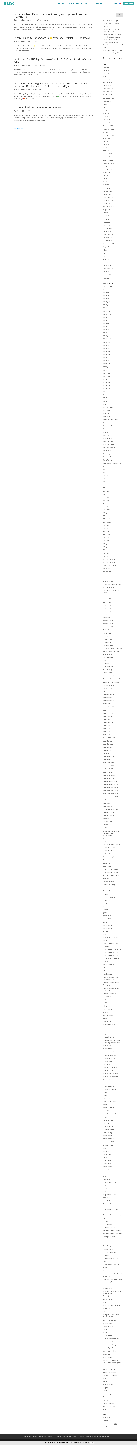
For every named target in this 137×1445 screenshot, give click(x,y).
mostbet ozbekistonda (110, 1074)
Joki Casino (106, 1006)
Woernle (19, 20)
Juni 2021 (106, 253)
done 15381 (107, 866)
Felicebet (106, 878)
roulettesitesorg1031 (110, 1227)
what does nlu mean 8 (110, 1357)
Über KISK (81, 1437)
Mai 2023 (106, 182)
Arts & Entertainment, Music (112, 584)
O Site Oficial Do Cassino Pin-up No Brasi (38, 107)
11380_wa (106, 385)
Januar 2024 (107, 157)
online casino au (108, 1129)
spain (105, 1261)
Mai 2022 (106, 219)
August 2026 (107, 67)
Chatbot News (107, 825)
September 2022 (108, 206)
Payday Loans (107, 1164)
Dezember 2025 (108, 89)
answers (106, 578)
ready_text (106, 1201)
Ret (104, 1218)
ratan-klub (106, 1198)
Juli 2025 (106, 104)
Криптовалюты (108, 1384)
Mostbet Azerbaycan (110, 1055)
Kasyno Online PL (109, 1009)
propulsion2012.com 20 (110, 1195)
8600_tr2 (106, 500)
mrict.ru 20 (106, 1098)
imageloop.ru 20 (108, 965)
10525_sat (106, 358)
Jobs (106, 3)
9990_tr (105, 556)
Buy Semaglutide (108, 685)
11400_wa (106, 389)
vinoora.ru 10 (107, 1335)
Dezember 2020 (108, 269)
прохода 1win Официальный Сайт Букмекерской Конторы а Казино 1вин (51, 15)
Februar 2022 (107, 228)
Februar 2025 (107, 120)
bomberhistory (108, 666)
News (105, 1105)
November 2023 (108, 163)
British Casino (107, 673)
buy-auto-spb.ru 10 (109, 688)
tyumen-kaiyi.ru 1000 (110, 1320)
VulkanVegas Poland (109, 1351)
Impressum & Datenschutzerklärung (98, 1437)
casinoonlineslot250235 (110, 791)
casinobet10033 (108, 741)
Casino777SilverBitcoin (110, 738)
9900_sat (106, 541)
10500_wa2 (106, 351)
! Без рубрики (107, 286)
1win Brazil (106, 413)
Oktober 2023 (107, 166)
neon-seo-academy (109, 1101)
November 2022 (108, 200)
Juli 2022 (106, 213)
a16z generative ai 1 (109, 562)
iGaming (105, 962)
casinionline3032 (108, 698)
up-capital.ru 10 (108, 1326)
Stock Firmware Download (111, 1265)
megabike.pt (107, 1034)
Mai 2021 (106, 256)
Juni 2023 (106, 179)
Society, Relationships (110, 1252)
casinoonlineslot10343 (110, 784)
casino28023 (107, 735)
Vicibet (105, 1332)
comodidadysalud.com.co (111, 844)
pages (105, 1157)
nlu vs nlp (106, 1123)
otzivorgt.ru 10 (108, 1151)
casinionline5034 (108, 701)
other (105, 1148)
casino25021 (107, 725)
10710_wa (106, 367)
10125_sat (106, 305)
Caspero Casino (108, 822)
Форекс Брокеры (108, 1403)
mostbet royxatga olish (110, 1077)
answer (105, 575)
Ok (92, 1442)
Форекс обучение (109, 1406)
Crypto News (107, 854)
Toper (105, 1302)
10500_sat (106, 345)
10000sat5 (106, 292)
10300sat (106, 323)
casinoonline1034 (108, 759)
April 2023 (106, 185)
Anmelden (106, 1417)
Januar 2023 (107, 194)
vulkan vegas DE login (110, 1345)
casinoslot (106, 803)
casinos (105, 800)
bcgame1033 (107, 599)
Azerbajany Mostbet (109, 587)
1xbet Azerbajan (108, 444)
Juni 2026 (106, 70)
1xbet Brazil (107, 451)
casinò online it (108, 722)
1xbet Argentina (108, 438)
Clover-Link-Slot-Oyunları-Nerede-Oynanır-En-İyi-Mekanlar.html (111, 833)
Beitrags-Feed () (109, 1421)
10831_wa (106, 373)
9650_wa (106, 531)
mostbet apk (107, 1046)
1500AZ (105, 395)
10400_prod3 (107, 339)
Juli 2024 (106, 141)
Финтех (105, 1400)
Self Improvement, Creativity (112, 1233)
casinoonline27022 (109, 772)
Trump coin (107, 1308)
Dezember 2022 (108, 197)
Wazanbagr (106, 1354)
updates (105, 1329)
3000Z (105, 479)
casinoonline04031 (109, 756)
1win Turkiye (107, 423)
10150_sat (106, 308)
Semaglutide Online (109, 1237)
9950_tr (105, 550)
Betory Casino (107, 633)
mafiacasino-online (109, 1025)
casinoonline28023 (109, 775)
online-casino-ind (108, 1139)
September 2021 (108, 244)
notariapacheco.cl (109, 1126)
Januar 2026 (107, 85)
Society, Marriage (108, 1249)
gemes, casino (108, 925)
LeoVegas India (108, 1021)
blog (104, 660)
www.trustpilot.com (109, 1372)
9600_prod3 (107, 522)
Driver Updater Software (111, 872)
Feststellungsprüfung (84, 3)
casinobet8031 (108, 747)
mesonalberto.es (108, 1037)
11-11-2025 (107, 379)
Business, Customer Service (112, 679)
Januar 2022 (107, 231)
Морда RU (106, 1388)
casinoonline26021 (109, 769)
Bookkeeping (37, 65)
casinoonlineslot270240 (110, 797)
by (15, 89)
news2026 (106, 1111)
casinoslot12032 (108, 806)
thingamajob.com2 (109, 1299)
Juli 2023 (106, 175)
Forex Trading (107, 900)
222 (104, 472)
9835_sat (106, 537)
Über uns (99, 3)
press (105, 1191)
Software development (110, 1258)
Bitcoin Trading (108, 657)
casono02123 (107, 819)
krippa (105, 1018)
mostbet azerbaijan (109, 1052)
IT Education (107, 997)
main (104, 1028)
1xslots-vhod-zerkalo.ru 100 (112, 463)
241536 (105, 475)
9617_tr (105, 528)
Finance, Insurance (109, 882)
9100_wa (106, 506)
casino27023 (107, 732)
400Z (104, 482)
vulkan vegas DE (108, 1342)
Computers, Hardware (110, 850)
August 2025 (107, 101)
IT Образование (108, 1003)
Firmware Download (109, 897)
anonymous (107, 572)
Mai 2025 (106, 110)
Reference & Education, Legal (112, 1215)
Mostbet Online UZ (109, 1070)
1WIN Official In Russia (40, 20)
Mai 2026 (106, 73)
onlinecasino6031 (108, 1142)
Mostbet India (107, 1061)
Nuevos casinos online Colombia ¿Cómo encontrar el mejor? (113, 45)
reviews (105, 1221)
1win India (106, 416)
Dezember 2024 (108, 126)
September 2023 (108, 169)
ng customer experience (111, 1114)
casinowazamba (108, 815)
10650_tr (106, 361)
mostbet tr (106, 1083)
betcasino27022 (108, 627)
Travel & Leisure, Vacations (112, 1305)
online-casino (107, 1136)
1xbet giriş (106, 454)
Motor (105, 1095)
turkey (105, 1311)
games (105, 922)
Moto (105, 1092)
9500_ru (105, 516)
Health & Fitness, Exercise (111, 952)
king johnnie (107, 1012)
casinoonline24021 (109, 766)
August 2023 (107, 172)
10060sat (106, 299)
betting (105, 636)
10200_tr (106, 320)
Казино (105, 1381)
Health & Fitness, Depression (112, 949)
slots (104, 1243)
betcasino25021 (108, 624)
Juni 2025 (106, 107)
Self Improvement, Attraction (112, 1230)
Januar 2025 (107, 123)
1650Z (105, 398)
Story (105, 1271)
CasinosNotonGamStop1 (111, 809)
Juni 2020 (106, 272)
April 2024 (106, 151)
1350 (104, 392)
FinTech (105, 894)
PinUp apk (106, 1179)
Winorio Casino (108, 1366)
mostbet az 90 (108, 1049)
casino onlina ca (108, 716)
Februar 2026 (107, 82)
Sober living (107, 1246)
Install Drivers (107, 974)
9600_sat (106, 525)
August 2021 (107, 247)
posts (105, 1188)
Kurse (70, 3)
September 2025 (108, 98)
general (105, 931)
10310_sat (106, 326)
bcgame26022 (107, 608)
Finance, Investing (109, 885)
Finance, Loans (108, 888)
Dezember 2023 (108, 160)
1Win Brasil (106, 410)
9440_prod (106, 510)
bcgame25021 (107, 605)
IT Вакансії (106, 1000)
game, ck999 (107, 916)
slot (104, 1240)
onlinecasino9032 (108, 1145)
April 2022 (106, 222)
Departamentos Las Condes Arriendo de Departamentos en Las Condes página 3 (112, 37)
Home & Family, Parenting (111, 958)
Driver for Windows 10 (110, 869)
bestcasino (106, 618)
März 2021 (106, 262)
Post (104, 1185)
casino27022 (107, 729)
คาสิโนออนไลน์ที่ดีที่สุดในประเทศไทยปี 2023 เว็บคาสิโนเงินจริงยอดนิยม (52, 60)
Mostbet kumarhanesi (110, 1067)
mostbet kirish (107, 1064)
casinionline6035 (108, 704)
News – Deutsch (108, 1108)
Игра (104, 1378)
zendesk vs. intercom (110, 1375)
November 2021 (108, 238)
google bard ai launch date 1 (112, 937)
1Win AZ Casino (108, 407)
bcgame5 (106, 614)
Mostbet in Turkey (109, 1058)
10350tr (105, 333)
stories (105, 1268)
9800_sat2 (106, 534)
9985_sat (106, 553)
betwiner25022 (108, 639)
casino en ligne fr (108, 713)
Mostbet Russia (108, 1080)
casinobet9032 (108, 750)
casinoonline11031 (109, 763)
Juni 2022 (106, 216)
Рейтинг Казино (108, 1397)
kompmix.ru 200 (108, 1015)
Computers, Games (109, 847)
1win (104, 404)
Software (106, 1255)
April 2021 (106, 259)
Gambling (106, 910)
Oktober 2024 (107, 132)
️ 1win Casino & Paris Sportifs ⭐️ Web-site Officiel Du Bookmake (52, 38)
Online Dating (107, 1133)
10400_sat (106, 342)
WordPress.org (108, 1427)
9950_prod (106, 547)
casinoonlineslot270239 (110, 794)
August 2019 (107, 278)
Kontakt (114, 3)
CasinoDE (106, 753)
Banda (105, 596)
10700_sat (106, 364)
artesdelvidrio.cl (108, 581)
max (104, 1031)
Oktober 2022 (107, 203)
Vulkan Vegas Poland (110, 1348)
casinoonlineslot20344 (110, 788)
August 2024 (107, 138)
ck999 (105, 828)
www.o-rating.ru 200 (109, 1369)
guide (105, 940)
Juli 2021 (106, 250)
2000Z (105, 469)
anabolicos (106, 569)
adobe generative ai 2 (110, 565)
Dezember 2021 (108, 234)
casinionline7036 (108, 707)
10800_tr (106, 370)
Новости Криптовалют (111, 1394)
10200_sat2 (107, 317)
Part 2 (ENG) (107, 1160)
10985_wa (106, 376)
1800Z (105, 401)
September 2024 (108, 135)
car (104, 691)
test (104, 1285)
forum (105, 903)
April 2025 (106, 113)
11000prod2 (107, 382)
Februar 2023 (107, 191)
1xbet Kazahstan (108, 457)
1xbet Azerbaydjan (109, 448)
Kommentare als (110, 1424)
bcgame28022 (107, 611)
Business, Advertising (110, 676)
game (105, 913)
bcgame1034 (107, 602)
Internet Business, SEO (110, 994)
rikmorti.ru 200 (108, 1224)
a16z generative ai (109, 559)
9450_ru (105, 513)
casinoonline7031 (108, 778)
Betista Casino (108, 630)
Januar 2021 (107, 266)
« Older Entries (19, 128)
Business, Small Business (111, 682)
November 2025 (108, 92)
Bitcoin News (107, 654)
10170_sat (106, 311)
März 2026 (106, 79)
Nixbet (105, 1117)
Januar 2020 (107, 275)
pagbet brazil (107, 1154)
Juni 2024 (106, 144)
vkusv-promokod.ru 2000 (111, 1339)
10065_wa (106, 302)
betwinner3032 (108, 645)
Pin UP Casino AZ (38, 89)
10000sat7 (106, 295)
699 (104, 494)
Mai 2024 (106, 148)
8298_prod (106, 497)
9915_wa (106, 544)
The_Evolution (107, 1288)
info (104, 968)
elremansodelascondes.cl (111, 875)
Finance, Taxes (108, 891)
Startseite (61, 3)
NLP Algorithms (108, 1120)
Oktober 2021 (107, 241)
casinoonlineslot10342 (110, 781)
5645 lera (106, 491)
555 (104, 488)
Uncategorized (108, 1323)
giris (104, 934)
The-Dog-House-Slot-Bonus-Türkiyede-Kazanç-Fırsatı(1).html (112, 1293)
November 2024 (108, 129)
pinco (105, 1173)
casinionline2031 (108, 694)
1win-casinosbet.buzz (110, 429)
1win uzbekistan (108, 426)
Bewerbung (128, 3)
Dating (105, 860)
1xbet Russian (107, 460)
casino (35, 41)
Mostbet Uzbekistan (109, 1089)
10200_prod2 (107, 314)
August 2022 (107, 210)
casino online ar (108, 719)
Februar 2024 (107, 154)
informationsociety (109, 971)
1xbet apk (106, 435)
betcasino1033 (108, 621)
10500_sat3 (107, 348)
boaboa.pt (106, 663)
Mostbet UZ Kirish (109, 1086)
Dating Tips (107, 863)
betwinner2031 (108, 642)
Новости (106, 1391)
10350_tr (106, 330)
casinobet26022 (108, 744)
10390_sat (106, 336)
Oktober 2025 (107, 95)
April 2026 (106, 76)
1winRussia (106, 432)
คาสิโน (105, 1409)
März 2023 (106, 188)
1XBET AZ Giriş (108, 441)
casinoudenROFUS (109, 812)
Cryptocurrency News (110, 857)
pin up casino (107, 1167)
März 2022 (106, 225)
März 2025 (106, 116)
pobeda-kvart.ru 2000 (110, 1182)
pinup (105, 1176)
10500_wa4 (106, 354)
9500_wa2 (106, 519)
